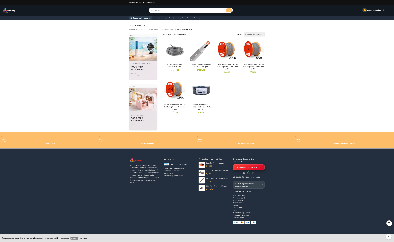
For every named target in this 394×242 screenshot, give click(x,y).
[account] (383, 10)
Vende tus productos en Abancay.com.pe (244, 185)
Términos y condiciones (174, 176)
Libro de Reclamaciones (179, 164)
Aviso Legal (169, 173)
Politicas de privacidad (173, 171)
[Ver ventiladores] (143, 58)
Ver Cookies (84, 238)
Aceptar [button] (74, 238)
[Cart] (390, 10)
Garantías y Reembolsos (174, 168)
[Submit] (229, 10)
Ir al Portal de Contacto (247, 167)
